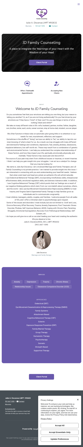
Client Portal (41, 62)
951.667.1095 (40, 26)
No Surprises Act (10, 409)
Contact (54, 26)
